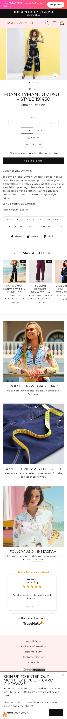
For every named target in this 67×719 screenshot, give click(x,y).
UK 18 (27, 130)
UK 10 (14, 123)
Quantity (33, 138)
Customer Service (33, 657)
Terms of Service (33, 641)
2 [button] (33, 83)
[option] (33, 14)
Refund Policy (33, 651)
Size (33, 117)
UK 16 (52, 123)
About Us (33, 662)
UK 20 (40, 130)
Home (32, 89)
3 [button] (35, 83)
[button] (19, 572)
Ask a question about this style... (33, 226)
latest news (37, 559)
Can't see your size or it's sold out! (33, 220)
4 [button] (38, 83)
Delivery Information (33, 646)
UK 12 (27, 123)
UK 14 (40, 123)
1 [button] (30, 82)
